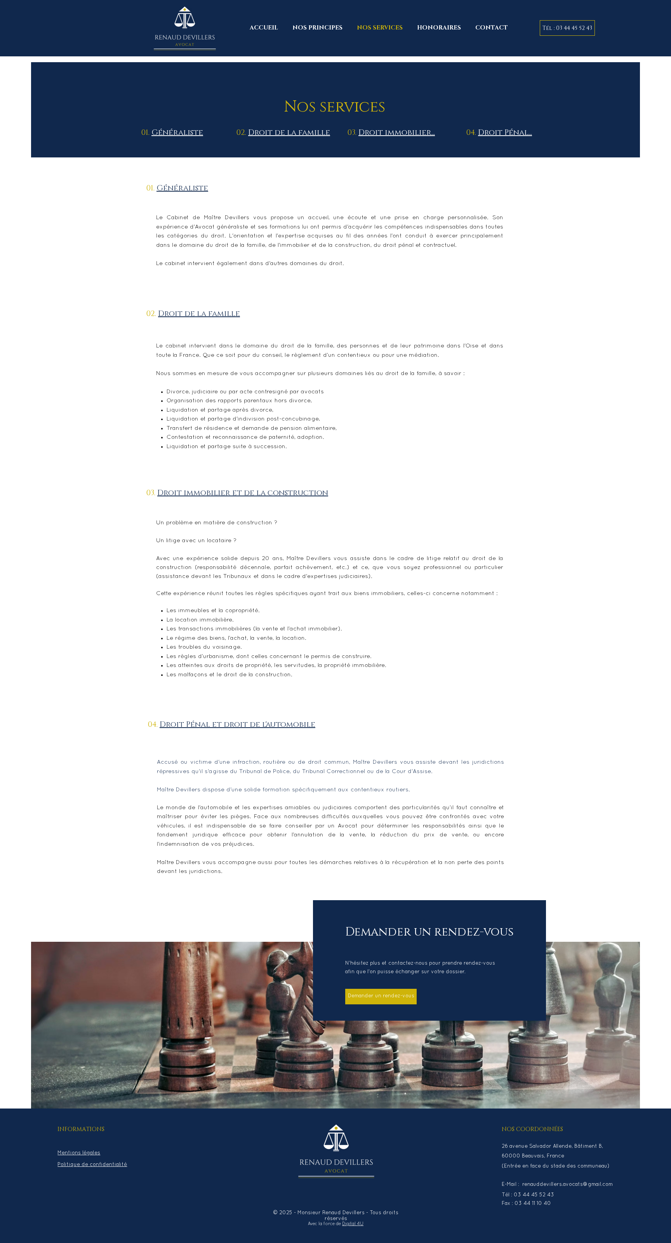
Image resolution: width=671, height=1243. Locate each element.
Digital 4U (352, 1224)
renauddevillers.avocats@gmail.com (567, 1184)
